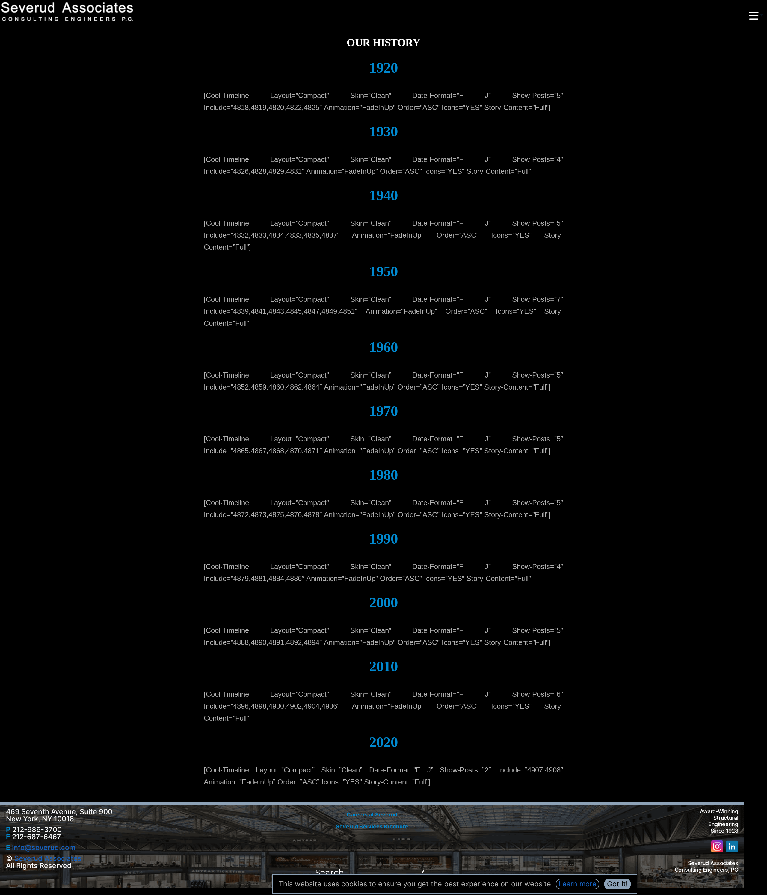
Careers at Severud (372, 814)
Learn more (577, 883)
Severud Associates (47, 858)
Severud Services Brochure (372, 826)
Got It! (617, 883)
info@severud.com (44, 847)
